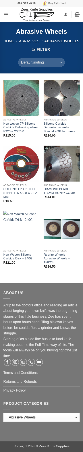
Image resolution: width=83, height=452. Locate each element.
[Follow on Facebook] (7, 362)
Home (9, 41)
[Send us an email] (23, 362)
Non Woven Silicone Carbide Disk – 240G (18, 256)
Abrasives (29, 41)
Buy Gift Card (57, 3)
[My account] (66, 14)
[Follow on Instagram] (15, 362)
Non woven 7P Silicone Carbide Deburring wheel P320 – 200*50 (20, 127)
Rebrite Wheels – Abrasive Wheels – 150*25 (57, 258)
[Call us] (31, 362)
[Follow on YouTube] (39, 362)
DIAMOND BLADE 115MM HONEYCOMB (59, 191)
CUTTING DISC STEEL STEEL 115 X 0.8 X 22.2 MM (20, 193)
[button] (6, 14)
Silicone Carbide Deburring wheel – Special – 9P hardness (59, 127)
